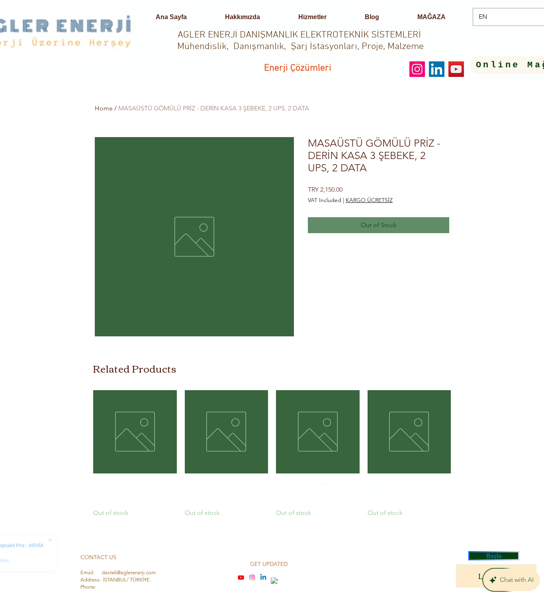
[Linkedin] (263, 577)
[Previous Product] (81, 431)
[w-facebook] (274, 581)
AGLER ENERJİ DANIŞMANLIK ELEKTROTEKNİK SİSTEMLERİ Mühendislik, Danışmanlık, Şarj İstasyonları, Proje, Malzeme (300, 40)
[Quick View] (135, 432)
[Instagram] (417, 69)
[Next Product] (462, 431)
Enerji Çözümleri (297, 68)
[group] (272, 458)
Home (104, 108)
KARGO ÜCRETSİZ (369, 200)
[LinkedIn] (436, 69)
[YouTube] (456, 69)
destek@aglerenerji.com (129, 572)
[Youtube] (241, 577)
